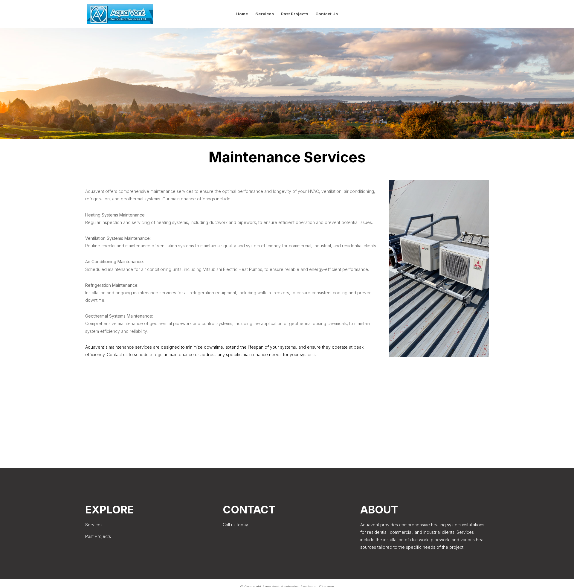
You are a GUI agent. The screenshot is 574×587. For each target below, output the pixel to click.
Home (242, 13)
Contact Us (326, 13)
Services (264, 13)
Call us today (235, 524)
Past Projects (294, 13)
